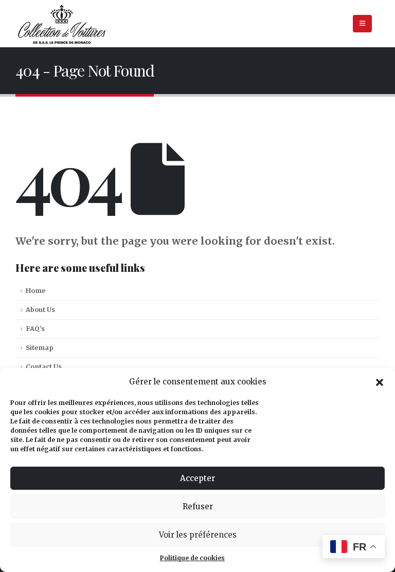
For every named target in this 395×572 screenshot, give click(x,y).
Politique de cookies (192, 558)
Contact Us (44, 367)
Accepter (197, 478)
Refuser (198, 506)
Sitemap (39, 348)
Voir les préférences (198, 535)
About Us (40, 309)
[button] (379, 382)
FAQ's (35, 329)
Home (35, 290)
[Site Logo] (61, 24)
